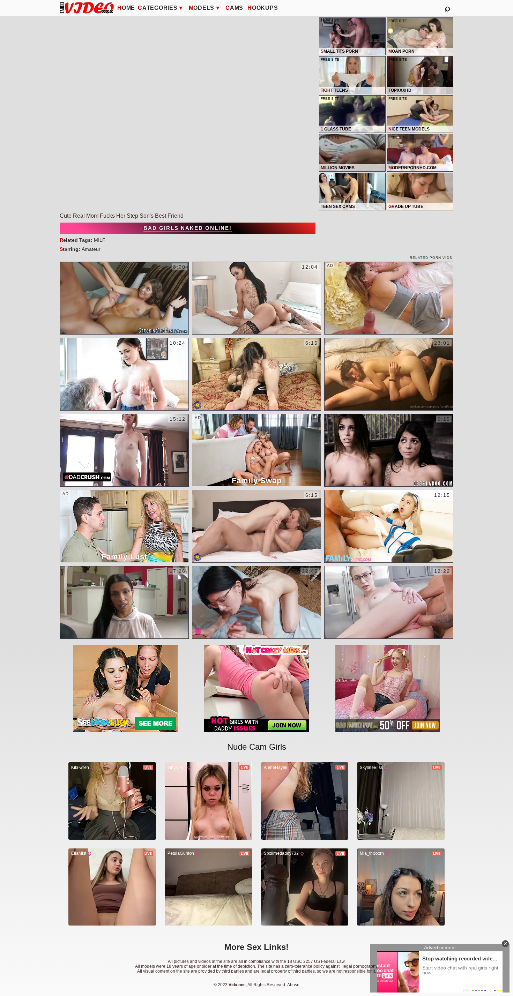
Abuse (293, 984)
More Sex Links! (256, 947)
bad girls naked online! (187, 228)
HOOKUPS (262, 8)
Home (126, 8)
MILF (99, 240)
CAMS (234, 8)
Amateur (91, 249)
